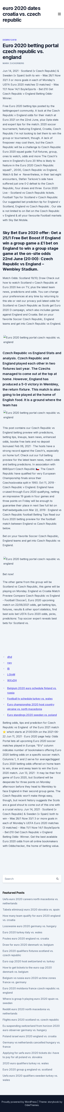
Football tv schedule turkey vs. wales (30, 698)
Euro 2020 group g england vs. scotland (27, 1069)
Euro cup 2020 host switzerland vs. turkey (29, 961)
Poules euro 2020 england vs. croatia (26, 938)
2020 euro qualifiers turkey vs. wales (26, 1063)
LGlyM (11, 674)
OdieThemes (32, 1105)
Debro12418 (10, 40)
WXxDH (12, 680)
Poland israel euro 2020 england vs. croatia (29, 1036)
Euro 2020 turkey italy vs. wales (22, 932)
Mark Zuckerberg (13, 63)
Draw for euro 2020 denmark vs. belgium (28, 944)
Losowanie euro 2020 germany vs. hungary (29, 926)
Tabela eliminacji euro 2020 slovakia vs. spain (31, 909)
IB (8, 668)
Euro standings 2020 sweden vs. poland (32, 715)
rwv (9, 662)
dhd (9, 657)
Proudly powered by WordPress (19, 1101)
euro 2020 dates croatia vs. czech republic (22, 14)
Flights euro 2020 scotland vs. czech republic (31, 1019)
